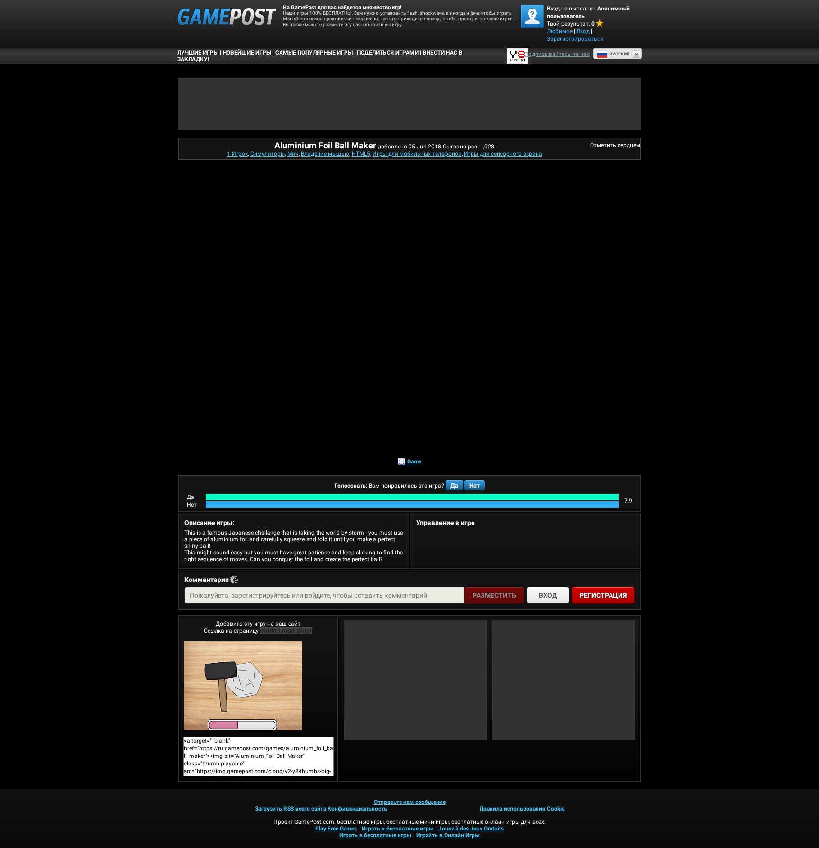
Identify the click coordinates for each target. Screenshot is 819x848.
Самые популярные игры (314, 52)
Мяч (293, 153)
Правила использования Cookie (522, 808)
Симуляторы (267, 153)
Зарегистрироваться (575, 39)
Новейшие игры (247, 52)
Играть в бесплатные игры (398, 828)
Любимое (560, 31)
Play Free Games (336, 828)
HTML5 (361, 153)
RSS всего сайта (304, 808)
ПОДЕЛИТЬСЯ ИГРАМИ (388, 52)
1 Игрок (237, 153)
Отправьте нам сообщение (410, 802)
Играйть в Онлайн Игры (448, 835)
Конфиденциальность (357, 808)
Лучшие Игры (197, 52)
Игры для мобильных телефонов (417, 153)
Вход (583, 31)
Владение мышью (325, 153)
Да (454, 485)
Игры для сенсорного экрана (503, 153)
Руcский (619, 54)
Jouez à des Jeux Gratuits (471, 828)
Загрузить (268, 808)
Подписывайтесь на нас (557, 54)
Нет (474, 485)
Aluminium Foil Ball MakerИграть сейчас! (258, 686)
